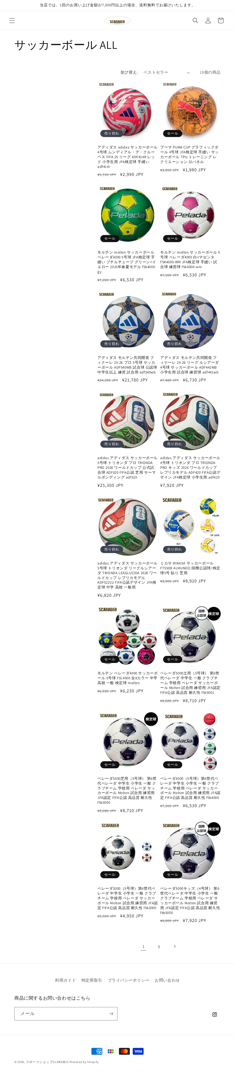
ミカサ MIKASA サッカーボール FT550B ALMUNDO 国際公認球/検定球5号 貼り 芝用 (190, 568)
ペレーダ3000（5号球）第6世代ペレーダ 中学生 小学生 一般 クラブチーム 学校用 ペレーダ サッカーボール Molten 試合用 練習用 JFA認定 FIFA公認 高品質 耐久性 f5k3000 (127, 898)
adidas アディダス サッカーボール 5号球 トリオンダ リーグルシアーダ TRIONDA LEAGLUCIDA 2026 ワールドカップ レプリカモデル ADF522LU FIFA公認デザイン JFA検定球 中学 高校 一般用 (127, 575)
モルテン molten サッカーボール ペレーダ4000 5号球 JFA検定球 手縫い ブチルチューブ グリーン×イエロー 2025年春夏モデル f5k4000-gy (126, 262)
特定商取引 (91, 980)
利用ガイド (65, 980)
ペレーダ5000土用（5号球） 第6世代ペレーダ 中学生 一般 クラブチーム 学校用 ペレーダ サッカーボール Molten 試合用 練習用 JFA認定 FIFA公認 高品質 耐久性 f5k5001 (190, 683)
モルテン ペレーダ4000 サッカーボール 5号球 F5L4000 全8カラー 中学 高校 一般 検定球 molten (127, 678)
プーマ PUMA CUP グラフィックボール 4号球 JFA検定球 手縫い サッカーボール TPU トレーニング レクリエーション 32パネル (189, 154)
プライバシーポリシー (129, 980)
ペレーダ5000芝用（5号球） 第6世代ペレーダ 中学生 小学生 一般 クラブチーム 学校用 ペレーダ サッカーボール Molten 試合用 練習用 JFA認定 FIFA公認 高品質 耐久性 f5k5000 (126, 790)
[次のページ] (174, 946)
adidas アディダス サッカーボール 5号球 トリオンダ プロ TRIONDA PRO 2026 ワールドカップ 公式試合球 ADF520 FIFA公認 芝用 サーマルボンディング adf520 (127, 468)
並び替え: (129, 72)
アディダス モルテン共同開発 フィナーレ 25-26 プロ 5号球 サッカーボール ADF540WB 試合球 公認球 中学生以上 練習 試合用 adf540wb (127, 365)
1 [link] (143, 946)
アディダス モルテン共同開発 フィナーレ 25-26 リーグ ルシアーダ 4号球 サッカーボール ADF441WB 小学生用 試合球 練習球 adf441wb (189, 365)
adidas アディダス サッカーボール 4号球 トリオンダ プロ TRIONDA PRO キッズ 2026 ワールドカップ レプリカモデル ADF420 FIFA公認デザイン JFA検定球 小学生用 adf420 (190, 468)
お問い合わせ (167, 980)
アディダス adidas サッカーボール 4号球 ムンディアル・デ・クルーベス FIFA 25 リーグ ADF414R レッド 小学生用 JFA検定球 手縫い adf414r (127, 157)
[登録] (111, 1013)
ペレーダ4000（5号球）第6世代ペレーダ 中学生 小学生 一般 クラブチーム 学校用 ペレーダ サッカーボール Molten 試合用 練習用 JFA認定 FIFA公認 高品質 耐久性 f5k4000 (190, 788)
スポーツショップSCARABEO (47, 1062)
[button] (12, 20)
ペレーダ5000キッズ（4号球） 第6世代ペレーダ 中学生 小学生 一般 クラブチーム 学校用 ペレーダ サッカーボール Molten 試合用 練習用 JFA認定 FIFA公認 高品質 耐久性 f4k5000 (190, 900)
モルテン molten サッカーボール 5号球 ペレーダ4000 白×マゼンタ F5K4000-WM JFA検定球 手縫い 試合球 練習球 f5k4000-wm (190, 259)
